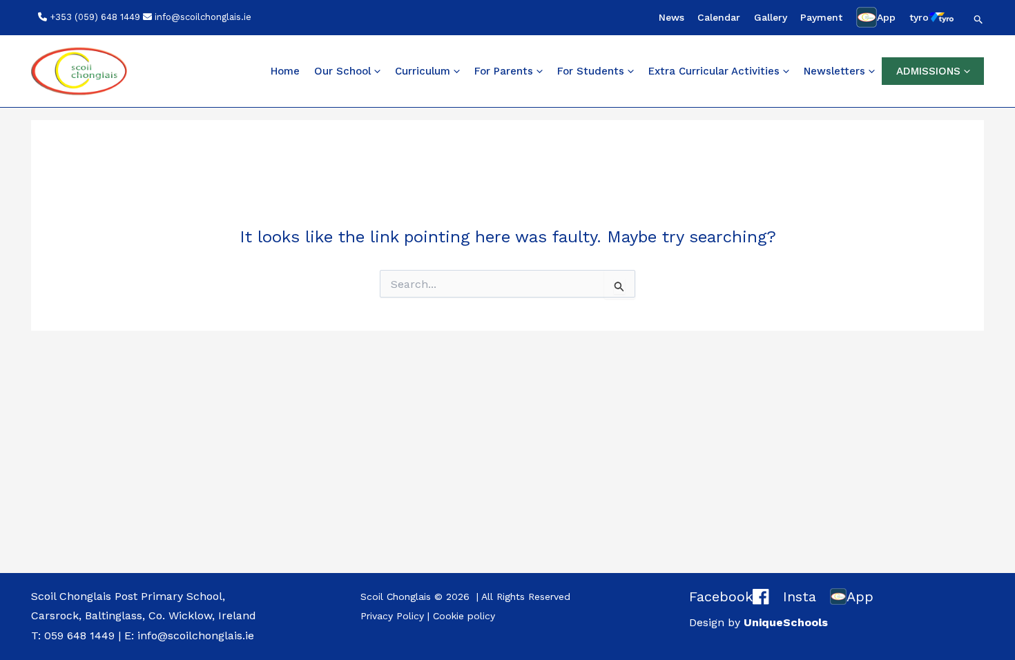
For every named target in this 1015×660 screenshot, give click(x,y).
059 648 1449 (79, 635)
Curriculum (422, 71)
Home (285, 71)
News (671, 17)
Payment (821, 17)
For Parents (503, 71)
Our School (342, 71)
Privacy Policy (392, 615)
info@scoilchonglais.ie (203, 17)
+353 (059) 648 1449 (95, 17)
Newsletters (834, 71)
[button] (979, 19)
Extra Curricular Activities (714, 71)
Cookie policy (464, 615)
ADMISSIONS (928, 71)
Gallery (770, 17)
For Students (590, 71)
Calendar (718, 17)
